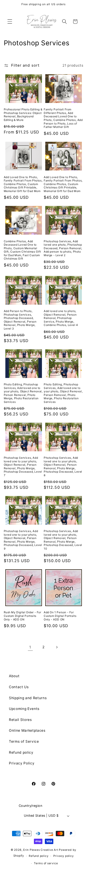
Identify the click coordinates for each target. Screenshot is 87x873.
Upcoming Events (24, 709)
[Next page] (56, 647)
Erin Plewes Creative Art (40, 849)
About (14, 676)
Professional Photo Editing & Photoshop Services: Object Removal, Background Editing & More (23, 115)
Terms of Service (24, 741)
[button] (9, 21)
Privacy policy (63, 856)
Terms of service (46, 863)
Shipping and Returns (28, 698)
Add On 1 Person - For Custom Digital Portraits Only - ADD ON (60, 616)
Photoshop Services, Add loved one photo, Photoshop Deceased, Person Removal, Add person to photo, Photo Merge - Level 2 (63, 248)
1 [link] (30, 647)
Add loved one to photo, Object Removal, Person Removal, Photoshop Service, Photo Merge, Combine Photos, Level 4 (61, 318)
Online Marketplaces (27, 730)
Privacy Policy (21, 763)
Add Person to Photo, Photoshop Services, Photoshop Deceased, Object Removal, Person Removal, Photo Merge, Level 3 (20, 319)
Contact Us (19, 687)
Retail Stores (20, 720)
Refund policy (21, 752)
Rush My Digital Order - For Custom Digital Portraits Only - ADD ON (22, 616)
